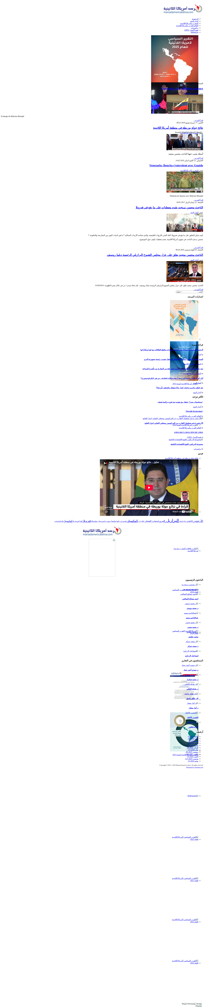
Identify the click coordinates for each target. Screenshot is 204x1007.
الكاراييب (141, 521)
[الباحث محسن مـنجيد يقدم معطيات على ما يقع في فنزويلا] (184, 231)
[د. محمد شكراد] (191, 675)
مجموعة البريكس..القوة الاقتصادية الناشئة (187, 444)
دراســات (197, 449)
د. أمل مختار (193, 708)
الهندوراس (123, 521)
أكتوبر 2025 (192, 757)
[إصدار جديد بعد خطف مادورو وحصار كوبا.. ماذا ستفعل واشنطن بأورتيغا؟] (102, 58)
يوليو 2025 (193, 761)
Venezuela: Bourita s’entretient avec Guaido (176, 165)
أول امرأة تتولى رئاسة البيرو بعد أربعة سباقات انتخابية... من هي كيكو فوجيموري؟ (172, 378)
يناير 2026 (193, 750)
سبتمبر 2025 (191, 759)
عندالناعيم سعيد (192, 618)
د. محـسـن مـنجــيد (190, 589)
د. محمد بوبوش (192, 608)
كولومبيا (68, 521)
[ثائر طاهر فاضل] (191, 694)
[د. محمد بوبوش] (191, 604)
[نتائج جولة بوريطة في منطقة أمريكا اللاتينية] (184, 150)
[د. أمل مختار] (192, 703)
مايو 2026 (193, 741)
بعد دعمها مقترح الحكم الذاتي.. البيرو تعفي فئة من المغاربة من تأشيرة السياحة (172, 369)
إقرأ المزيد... (198, 120)
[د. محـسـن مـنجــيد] (190, 585)
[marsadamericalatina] (102, 536)
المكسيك (132, 520)
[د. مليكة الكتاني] (191, 684)
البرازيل (172, 520)
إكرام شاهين (193, 727)
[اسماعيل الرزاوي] (190, 651)
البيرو (162, 521)
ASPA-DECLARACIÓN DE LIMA (188, 432)
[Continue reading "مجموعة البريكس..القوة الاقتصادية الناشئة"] (186, 439)
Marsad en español (191, 94)
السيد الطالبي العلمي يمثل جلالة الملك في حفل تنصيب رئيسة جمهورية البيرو (173, 359)
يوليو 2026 (193, 736)
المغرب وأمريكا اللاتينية (189, 133)
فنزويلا (87, 520)
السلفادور (155, 521)
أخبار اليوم (194, 213)
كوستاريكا (75, 521)
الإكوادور (189, 521)
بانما (118, 521)
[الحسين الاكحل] (191, 713)
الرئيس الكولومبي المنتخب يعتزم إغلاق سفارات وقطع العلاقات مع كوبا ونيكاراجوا (171, 350)
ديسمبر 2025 (192, 752)
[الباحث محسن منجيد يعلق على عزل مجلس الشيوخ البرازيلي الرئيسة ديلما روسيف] (184, 281)
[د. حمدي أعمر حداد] (190, 665)
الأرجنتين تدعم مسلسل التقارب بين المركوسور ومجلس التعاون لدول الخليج (174, 423)
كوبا (81, 521)
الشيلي (147, 521)
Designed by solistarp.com (194, 767)
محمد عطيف (193, 637)
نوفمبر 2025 (192, 754)
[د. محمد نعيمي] (191, 623)
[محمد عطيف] (192, 632)
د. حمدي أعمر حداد (191, 670)
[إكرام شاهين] (192, 722)
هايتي (56, 521)
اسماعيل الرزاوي (191, 656)
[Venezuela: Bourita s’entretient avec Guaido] (184, 192)
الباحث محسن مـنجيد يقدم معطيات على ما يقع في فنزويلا (169, 207)
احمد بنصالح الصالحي (190, 599)
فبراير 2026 (192, 748)
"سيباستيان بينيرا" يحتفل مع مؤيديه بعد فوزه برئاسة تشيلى (180, 402)
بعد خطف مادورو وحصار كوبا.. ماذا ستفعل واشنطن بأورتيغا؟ (179, 388)
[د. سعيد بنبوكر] (192, 641)
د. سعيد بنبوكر (192, 646)
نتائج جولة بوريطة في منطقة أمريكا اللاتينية (178, 127)
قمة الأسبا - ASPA (194, 437)
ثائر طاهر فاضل (192, 698)
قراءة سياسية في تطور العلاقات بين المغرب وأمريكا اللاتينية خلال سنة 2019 (184, 517)
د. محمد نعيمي (192, 627)
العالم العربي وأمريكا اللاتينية (190, 416)
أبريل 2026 (193, 743)
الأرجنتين (198, 521)
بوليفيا (113, 521)
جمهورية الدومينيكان (104, 521)
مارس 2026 (192, 745)
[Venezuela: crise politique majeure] (184, 112)
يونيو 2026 (193, 739)
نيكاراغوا (61, 521)
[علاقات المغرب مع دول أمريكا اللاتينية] (102, 558)
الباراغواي (182, 521)
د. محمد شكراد (192, 680)
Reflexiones (192, 798)
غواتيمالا (94, 521)
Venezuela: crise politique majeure (182, 88)
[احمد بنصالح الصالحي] (189, 594)
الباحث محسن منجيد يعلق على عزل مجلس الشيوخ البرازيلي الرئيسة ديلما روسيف (155, 254)
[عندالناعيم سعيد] (191, 613)
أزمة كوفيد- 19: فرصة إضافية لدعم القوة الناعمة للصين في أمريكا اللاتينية (185, 705)
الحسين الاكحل (192, 717)
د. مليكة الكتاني (192, 689)
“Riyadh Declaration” (194, 411)
